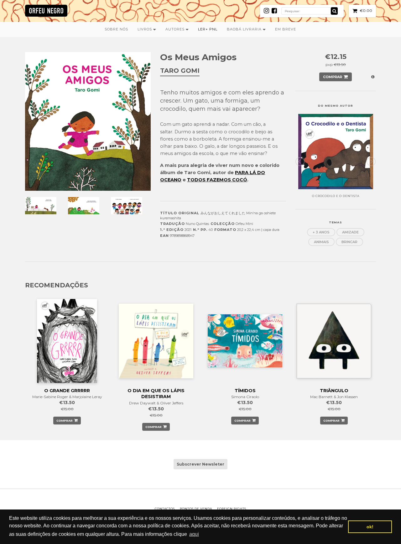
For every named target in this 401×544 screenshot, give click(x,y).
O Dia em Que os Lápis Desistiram (156, 394)
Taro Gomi (180, 70)
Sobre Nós (116, 29)
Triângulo (334, 390)
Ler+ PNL (207, 29)
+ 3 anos (321, 232)
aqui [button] (194, 534)
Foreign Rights (231, 508)
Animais (321, 242)
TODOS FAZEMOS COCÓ (217, 180)
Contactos (165, 508)
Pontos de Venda (196, 508)
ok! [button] (370, 526)
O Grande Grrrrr (67, 390)
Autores (175, 29)
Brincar (349, 242)
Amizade (350, 232)
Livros (145, 29)
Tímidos (245, 390)
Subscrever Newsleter (200, 464)
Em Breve (285, 29)
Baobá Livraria (245, 29)
